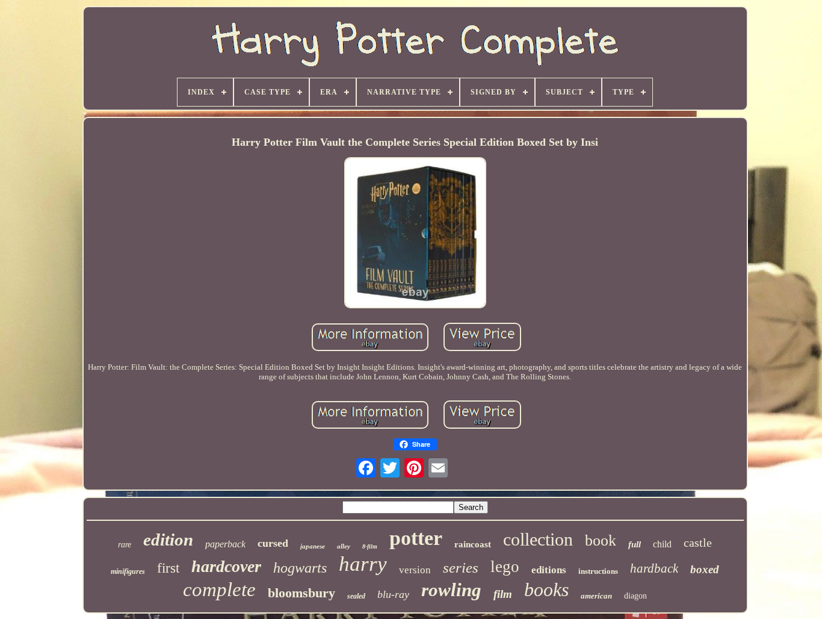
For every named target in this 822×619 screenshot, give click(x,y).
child (662, 544)
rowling (451, 589)
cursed (273, 543)
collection (538, 539)
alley (343, 546)
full (634, 544)
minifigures (128, 571)
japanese (312, 546)
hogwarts (300, 568)
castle (698, 542)
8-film (369, 546)
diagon (635, 595)
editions (548, 570)
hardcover (226, 566)
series (460, 567)
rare (124, 544)
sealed (356, 596)
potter (415, 538)
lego (504, 567)
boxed (704, 569)
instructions (598, 571)
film (502, 594)
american (596, 595)
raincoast (472, 544)
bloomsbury (301, 592)
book (600, 540)
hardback (654, 568)
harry (363, 564)
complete (219, 589)
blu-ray (393, 594)
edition (168, 539)
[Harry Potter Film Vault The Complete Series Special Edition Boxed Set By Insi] (415, 234)
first (168, 568)
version (415, 570)
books (546, 589)
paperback (225, 544)
